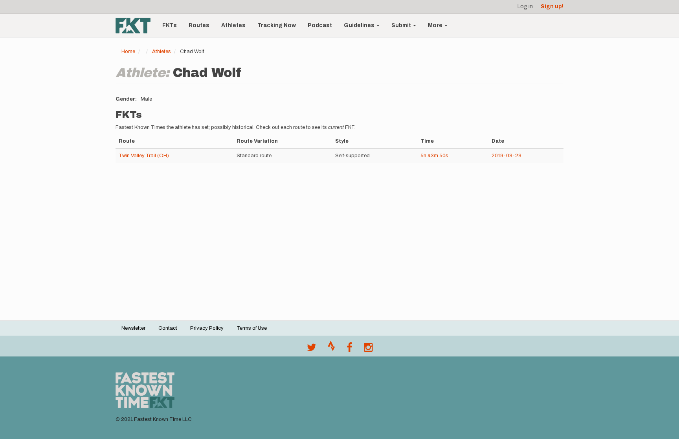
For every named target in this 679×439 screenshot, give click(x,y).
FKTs (169, 25)
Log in (525, 6)
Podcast (320, 25)
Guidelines (360, 25)
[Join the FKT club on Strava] (331, 349)
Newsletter (133, 328)
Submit (401, 25)
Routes (199, 25)
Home (128, 51)
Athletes (233, 25)
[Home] (136, 25)
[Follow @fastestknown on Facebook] (349, 349)
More (436, 25)
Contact (167, 328)
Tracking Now (276, 25)
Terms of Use (252, 328)
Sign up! (552, 6)
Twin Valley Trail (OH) (144, 155)
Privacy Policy (207, 328)
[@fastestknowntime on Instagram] (368, 349)
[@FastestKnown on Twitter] (311, 349)
